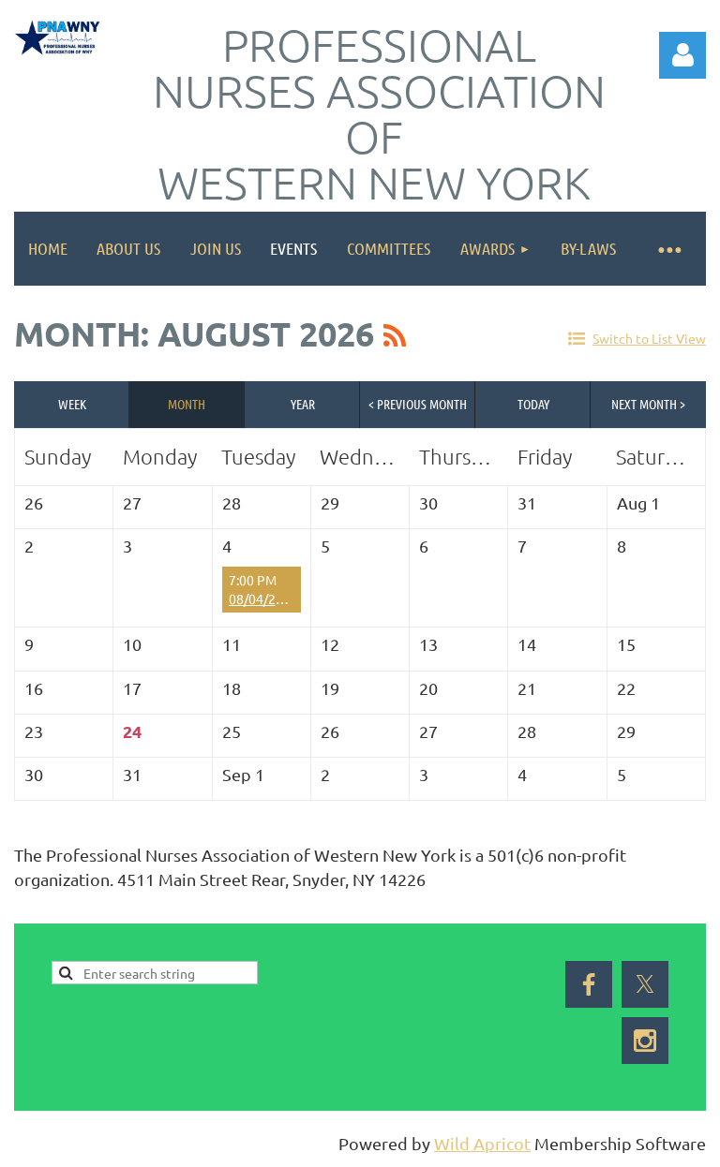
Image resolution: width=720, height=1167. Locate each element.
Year (303, 403)
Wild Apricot (482, 1143)
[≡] (668, 249)
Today (533, 403)
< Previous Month (417, 403)
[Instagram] (645, 1040)
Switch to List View (649, 338)
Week (72, 403)
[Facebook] (27, 910)
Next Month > (648, 403)
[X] (69, 910)
